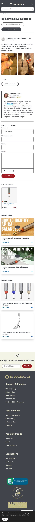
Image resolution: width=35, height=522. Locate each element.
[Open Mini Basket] (32, 4)
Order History (10, 419)
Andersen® (9, 438)
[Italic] (7, 170)
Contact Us (9, 462)
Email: (3, 143)
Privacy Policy (10, 395)
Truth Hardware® (11, 445)
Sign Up (27, 366)
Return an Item (10, 422)
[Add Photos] (13, 170)
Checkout (8, 425)
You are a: (4, 128)
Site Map (8, 468)
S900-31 (10, 104)
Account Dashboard (12, 415)
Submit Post (8, 176)
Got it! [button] (5, 519)
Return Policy (10, 392)
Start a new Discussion (11, 29)
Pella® (7, 442)
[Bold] (4, 170)
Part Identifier (10, 458)
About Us (8, 465)
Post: (3, 151)
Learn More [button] (26, 515)
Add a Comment (10, 84)
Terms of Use (10, 399)
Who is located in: (7, 136)
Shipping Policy (10, 389)
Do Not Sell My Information (14, 402)
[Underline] (10, 170)
